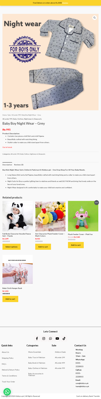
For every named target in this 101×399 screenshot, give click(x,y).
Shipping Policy (7, 358)
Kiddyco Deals (60, 352)
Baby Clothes (18, 119)
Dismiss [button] (65, 3)
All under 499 (60, 363)
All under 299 (60, 357)
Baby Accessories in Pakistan (35, 374)
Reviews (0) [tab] (18, 165)
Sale (9, 115)
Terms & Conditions (9, 376)
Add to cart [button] (43, 247)
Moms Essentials (34, 352)
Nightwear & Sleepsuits (33, 119)
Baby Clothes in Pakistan (37, 368)
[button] (94, 17)
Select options (11, 247)
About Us (5, 352)
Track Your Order (8, 382)
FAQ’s (4, 364)
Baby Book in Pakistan (36, 363)
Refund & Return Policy (10, 370)
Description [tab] (7, 165)
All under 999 (16, 115)
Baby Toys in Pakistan (36, 357)
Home (4, 115)
